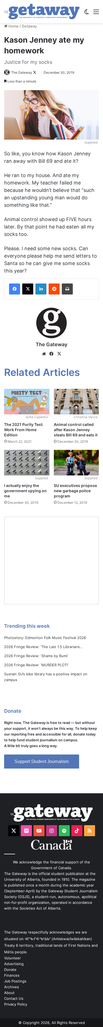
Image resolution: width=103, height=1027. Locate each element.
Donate (10, 969)
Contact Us (13, 998)
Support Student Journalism (42, 761)
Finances (12, 975)
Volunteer (12, 958)
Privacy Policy (15, 1004)
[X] (59, 354)
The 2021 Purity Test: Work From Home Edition (23, 429)
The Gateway (21, 72)
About (9, 992)
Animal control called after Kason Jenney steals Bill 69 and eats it (76, 429)
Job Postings (15, 981)
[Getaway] (42, 11)
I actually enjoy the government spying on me (25, 490)
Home (13, 26)
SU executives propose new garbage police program (75, 490)
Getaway (29, 26)
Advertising (14, 964)
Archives (11, 987)
